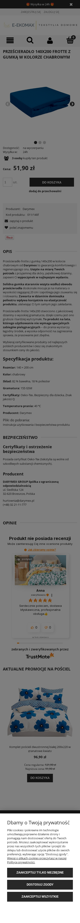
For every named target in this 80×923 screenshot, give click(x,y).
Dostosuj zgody (40, 884)
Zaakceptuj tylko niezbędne (40, 872)
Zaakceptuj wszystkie (40, 896)
